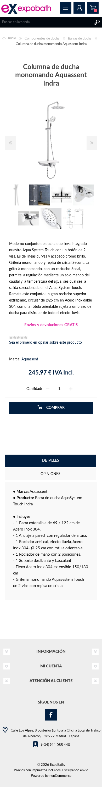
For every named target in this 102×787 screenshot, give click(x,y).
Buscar (97, 22)
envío (84, 770)
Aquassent (29, 359)
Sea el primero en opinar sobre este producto (45, 342)
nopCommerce (60, 776)
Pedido (93, 8)
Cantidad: (34, 388)
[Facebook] (51, 715)
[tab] (50, 461)
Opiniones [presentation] (50, 474)
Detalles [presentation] (50, 460)
